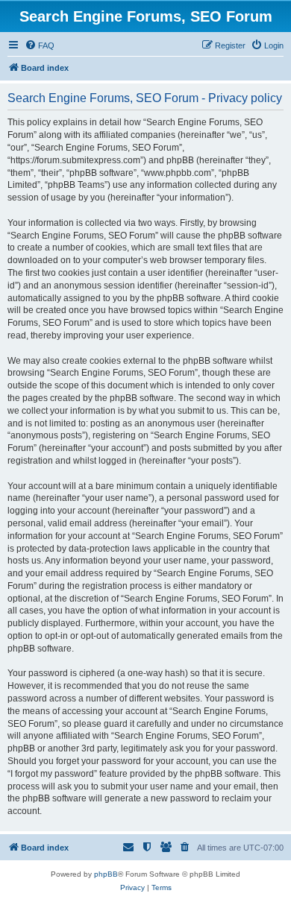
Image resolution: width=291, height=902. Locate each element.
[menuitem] (39, 45)
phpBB (106, 874)
